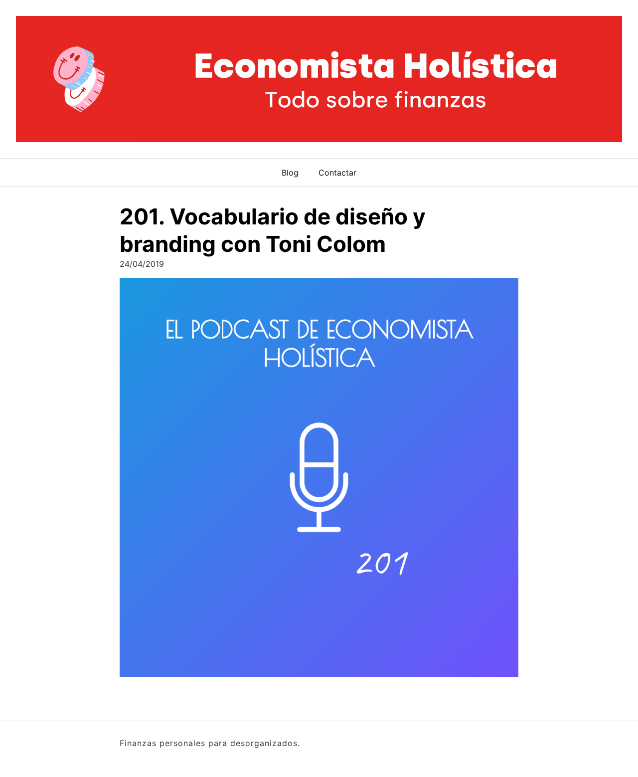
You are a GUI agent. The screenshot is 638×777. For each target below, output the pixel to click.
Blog (290, 173)
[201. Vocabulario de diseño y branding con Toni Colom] (319, 480)
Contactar (337, 173)
